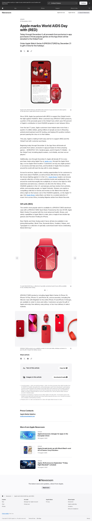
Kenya (88, 518)
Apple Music (31, 195)
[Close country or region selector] (89, 3)
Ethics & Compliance (73, 508)
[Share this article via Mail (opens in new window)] (27, 51)
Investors (70, 506)
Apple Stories (71, 12)
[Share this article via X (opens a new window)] (24, 51)
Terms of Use (32, 518)
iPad (3, 504)
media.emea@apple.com (27, 416)
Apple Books (53, 177)
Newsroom (6, 13)
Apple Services (61, 12)
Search (84, 12)
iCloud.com (27, 504)
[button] (62, 3)
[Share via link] (31, 51)
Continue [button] (83, 3)
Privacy (48, 501)
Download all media (60, 377)
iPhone (3, 506)
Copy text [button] (63, 368)
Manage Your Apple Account (31, 501)
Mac (3, 501)
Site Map (39, 518)
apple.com (48, 161)
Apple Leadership (72, 504)
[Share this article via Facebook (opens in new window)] (21, 51)
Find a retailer (5, 513)
